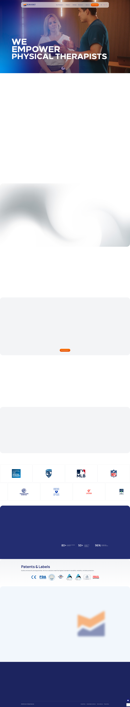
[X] (25, 698)
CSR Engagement (52, 672)
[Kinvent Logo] (30, 5)
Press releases (83, 672)
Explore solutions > (101, 73)
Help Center (83, 682)
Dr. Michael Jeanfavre (73, 378)
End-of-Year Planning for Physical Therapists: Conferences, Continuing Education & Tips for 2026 (53, 435)
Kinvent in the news (84, 670)
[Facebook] (21, 698)
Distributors (67, 672)
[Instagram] (29, 698)
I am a (25, 73)
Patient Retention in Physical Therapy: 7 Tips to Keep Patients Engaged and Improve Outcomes (98, 435)
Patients (66, 673)
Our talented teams (52, 675)
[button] (63, 4)
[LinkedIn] (37, 698)
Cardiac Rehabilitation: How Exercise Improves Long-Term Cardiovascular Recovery (31, 435)
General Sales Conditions (91, 704)
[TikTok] (41, 698)
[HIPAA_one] (60, 577)
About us (51, 670)
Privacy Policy (106, 704)
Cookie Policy (83, 704)
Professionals (67, 670)
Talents (66, 675)
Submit (26, 652)
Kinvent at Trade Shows (85, 673)
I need (47, 73)
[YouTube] (33, 698)
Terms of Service (100, 704)
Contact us (82, 680)
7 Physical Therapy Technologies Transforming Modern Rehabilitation (75, 435)
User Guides (98, 673)
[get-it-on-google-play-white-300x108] (100, 685)
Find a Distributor (84, 684)
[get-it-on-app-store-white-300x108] (100, 681)
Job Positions (51, 673)
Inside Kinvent (51, 677)
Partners (66, 677)
